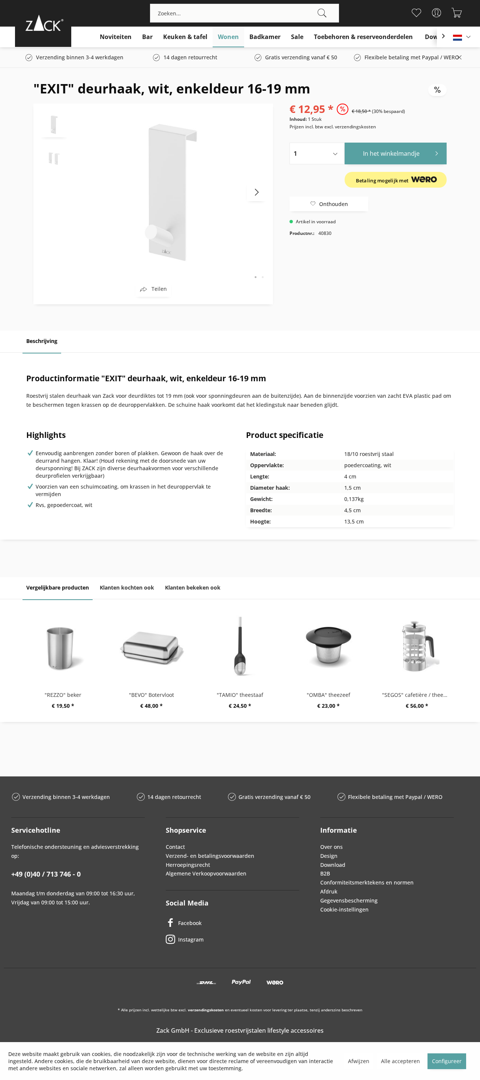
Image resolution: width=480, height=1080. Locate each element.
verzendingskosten (206, 1009)
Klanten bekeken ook (192, 587)
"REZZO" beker (63, 694)
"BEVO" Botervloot (151, 694)
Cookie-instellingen (344, 909)
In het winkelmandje (391, 153)
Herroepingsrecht (188, 864)
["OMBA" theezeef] (328, 646)
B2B (325, 873)
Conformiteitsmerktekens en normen (367, 882)
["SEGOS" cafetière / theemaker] (417, 646)
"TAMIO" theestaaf (240, 694)
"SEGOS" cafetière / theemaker (419, 694)
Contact (175, 846)
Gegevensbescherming (349, 900)
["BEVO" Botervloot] (151, 646)
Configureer (447, 1061)
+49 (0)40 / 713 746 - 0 (46, 873)
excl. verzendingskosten (350, 126)
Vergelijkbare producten (57, 587)
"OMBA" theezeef (328, 694)
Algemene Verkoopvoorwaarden (206, 873)
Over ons (331, 846)
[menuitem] (244, 13)
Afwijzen (358, 1061)
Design (329, 855)
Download (332, 864)
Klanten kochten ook (127, 587)
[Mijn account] (436, 12)
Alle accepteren (400, 1061)
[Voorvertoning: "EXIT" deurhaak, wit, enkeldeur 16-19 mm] (54, 124)
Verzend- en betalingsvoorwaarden (210, 855)
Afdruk (329, 891)
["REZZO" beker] (63, 646)
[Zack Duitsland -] (43, 23)
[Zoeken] (322, 13)
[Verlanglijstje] (416, 12)
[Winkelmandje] (456, 12)
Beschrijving (41, 340)
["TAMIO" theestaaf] (240, 646)
